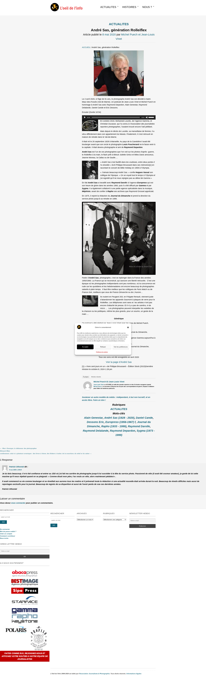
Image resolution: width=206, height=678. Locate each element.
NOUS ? (147, 7)
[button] (128, 327)
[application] (119, 117)
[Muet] (147, 117)
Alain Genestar (93, 417)
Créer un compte (6, 534)
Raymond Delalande (95, 430)
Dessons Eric (95, 421)
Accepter (85, 347)
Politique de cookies (102, 352)
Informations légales (133, 673)
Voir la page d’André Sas (119, 362)
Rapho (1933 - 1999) (113, 426)
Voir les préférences (121, 347)
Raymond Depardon (122, 430)
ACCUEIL (86, 47)
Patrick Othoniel (16, 467)
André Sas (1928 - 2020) (119, 417)
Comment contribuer (7, 536)
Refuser (103, 347)
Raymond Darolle (139, 426)
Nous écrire (4, 538)
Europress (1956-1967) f (120, 421)
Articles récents (96, 377)
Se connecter (5, 529)
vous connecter (18, 503)
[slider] (151, 117)
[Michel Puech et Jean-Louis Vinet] (87, 389)
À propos (86, 377)
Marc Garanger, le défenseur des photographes (18, 448)
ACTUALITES (108, 7)
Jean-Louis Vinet (99, 384)
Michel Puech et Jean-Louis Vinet (109, 382)
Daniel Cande (144, 417)
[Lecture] (85, 117)
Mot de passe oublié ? (8, 531)
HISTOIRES (129, 7)
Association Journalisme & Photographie (95, 673)
